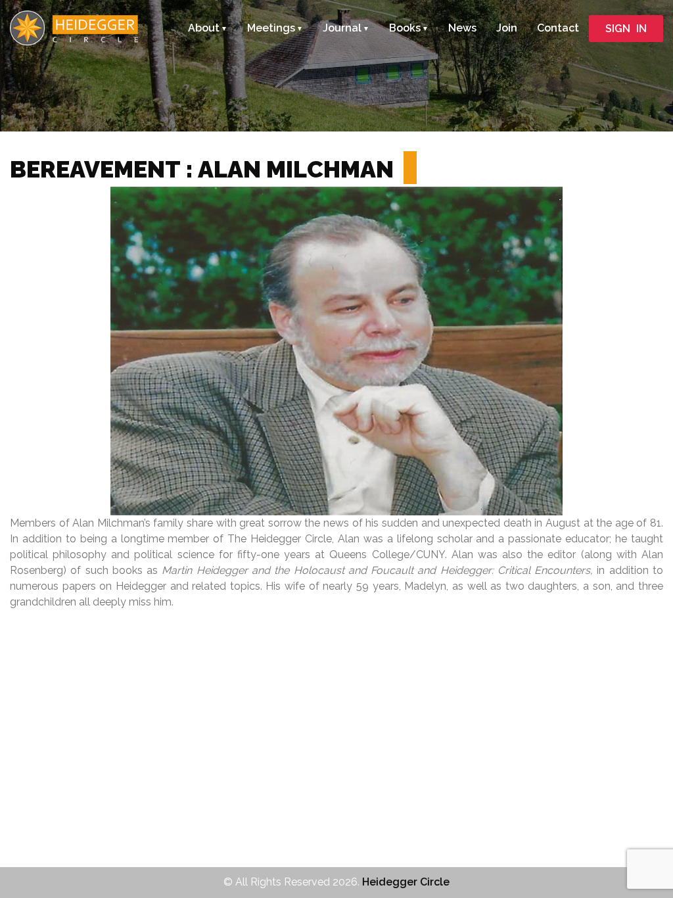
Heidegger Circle (406, 882)
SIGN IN (626, 28)
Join (506, 28)
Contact (558, 28)
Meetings (271, 28)
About (204, 28)
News (462, 28)
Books (405, 28)
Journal (342, 28)
